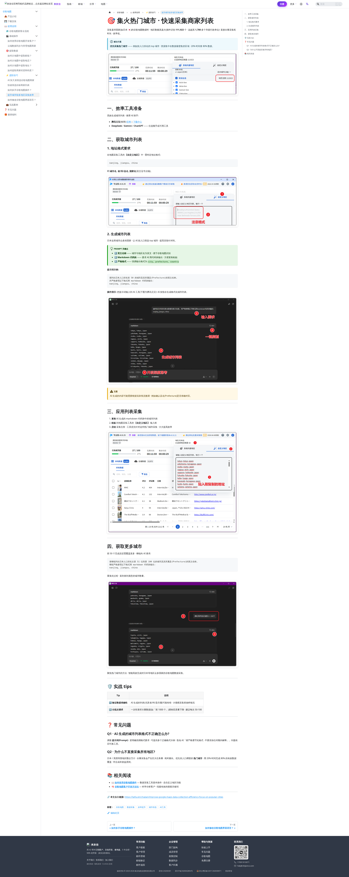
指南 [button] (69, 3)
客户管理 (140, 851)
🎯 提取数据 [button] (12, 50)
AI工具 (163, 807)
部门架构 (173, 847)
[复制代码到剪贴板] (234, 162)
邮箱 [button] (80, 3)
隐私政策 (97, 864)
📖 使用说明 (10, 26)
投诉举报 (228, 871)
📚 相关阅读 (249, 53)
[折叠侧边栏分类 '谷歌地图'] (37, 11)
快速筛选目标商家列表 (18, 85)
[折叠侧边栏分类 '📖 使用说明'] (37, 26)
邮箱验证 (140, 860)
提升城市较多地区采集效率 (21, 94)
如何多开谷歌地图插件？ (20, 89)
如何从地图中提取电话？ (20, 60)
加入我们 (109, 860)
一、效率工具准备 (251, 14)
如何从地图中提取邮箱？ (20, 55)
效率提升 (142, 807)
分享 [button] (92, 3)
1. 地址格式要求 (253, 22)
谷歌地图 (7, 11)
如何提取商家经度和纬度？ (21, 70)
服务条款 (90, 864)
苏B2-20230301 (165, 871)
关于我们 (90, 860)
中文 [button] (307, 4)
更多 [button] (292, 3)
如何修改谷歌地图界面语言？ (22, 99)
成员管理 (173, 851)
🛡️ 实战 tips (249, 38)
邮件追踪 (140, 864)
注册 (282, 3)
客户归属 (173, 864)
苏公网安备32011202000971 (210, 871)
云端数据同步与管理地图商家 (22, 45)
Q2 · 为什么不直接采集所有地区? (259, 49)
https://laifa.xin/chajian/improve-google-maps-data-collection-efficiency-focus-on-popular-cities (174, 796)
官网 (129, 121)
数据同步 (173, 860)
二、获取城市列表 (251, 18)
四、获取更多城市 (251, 34)
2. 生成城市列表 (253, 26)
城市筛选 (153, 807)
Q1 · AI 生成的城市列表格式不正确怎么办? (263, 45)
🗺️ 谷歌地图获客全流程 (17, 31)
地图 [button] (103, 3)
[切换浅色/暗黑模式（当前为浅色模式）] (301, 4)
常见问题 (205, 851)
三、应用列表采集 (251, 29)
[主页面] (109, 12)
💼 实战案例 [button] (12, 104)
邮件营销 (140, 856)
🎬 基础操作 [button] (12, 35)
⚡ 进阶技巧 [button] (12, 75)
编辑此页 (115, 812)
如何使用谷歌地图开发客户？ (22, 40)
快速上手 (205, 847)
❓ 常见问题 (10, 109)
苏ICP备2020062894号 (184, 871)
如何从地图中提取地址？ (20, 65)
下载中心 (137, 121)
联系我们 (100, 860)
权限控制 (173, 856)
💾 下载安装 (10, 21)
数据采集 (131, 807)
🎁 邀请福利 (10, 114)
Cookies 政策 (107, 864)
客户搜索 (140, 847)
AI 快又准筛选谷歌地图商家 (21, 80)
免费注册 (205, 860)
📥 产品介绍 (10, 16)
